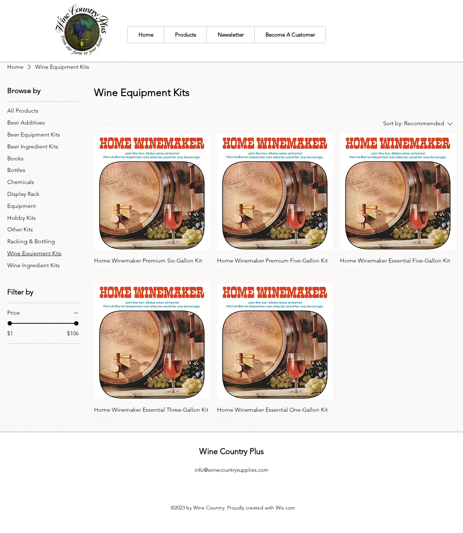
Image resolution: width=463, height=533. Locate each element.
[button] (185, 34)
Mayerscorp (220, 480)
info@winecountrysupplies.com (231, 469)
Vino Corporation (260, 480)
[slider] (9, 323)
